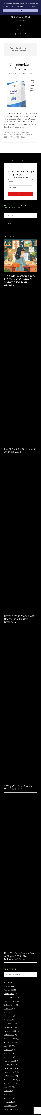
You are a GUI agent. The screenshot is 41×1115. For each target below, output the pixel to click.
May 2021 (7, 1012)
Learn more (31, 6)
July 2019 (7, 1087)
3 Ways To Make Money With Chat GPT (18, 787)
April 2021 (7, 1016)
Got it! (20, 11)
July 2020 (7, 1046)
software (11, 137)
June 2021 (8, 1009)
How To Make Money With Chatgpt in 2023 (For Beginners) (20, 619)
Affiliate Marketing (21, 132)
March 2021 (8, 1020)
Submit (9, 224)
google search (20, 134)
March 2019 (8, 1102)
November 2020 (10, 1031)
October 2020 (9, 1035)
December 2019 (10, 1068)
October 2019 (9, 1076)
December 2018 (10, 1109)
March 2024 (8, 986)
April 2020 (7, 1057)
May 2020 (7, 1053)
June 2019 (8, 1091)
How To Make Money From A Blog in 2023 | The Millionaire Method (20, 956)
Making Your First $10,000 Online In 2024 (19, 450)
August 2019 (8, 1083)
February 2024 (9, 990)
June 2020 (8, 1050)
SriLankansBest (20, 17)
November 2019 (10, 1072)
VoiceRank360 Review (20, 66)
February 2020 (9, 1061)
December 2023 (10, 997)
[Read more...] (19, 127)
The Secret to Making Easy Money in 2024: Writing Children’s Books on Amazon (19, 280)
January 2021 (9, 1027)
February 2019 (9, 1106)
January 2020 (9, 1065)
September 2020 (10, 1039)
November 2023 (10, 1001)
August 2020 (8, 1042)
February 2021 (9, 1024)
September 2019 (10, 1080)
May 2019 (7, 1095)
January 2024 (9, 994)
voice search (21, 137)
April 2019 (7, 1098)
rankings (30, 134)
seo (5, 137)
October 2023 (9, 1005)
